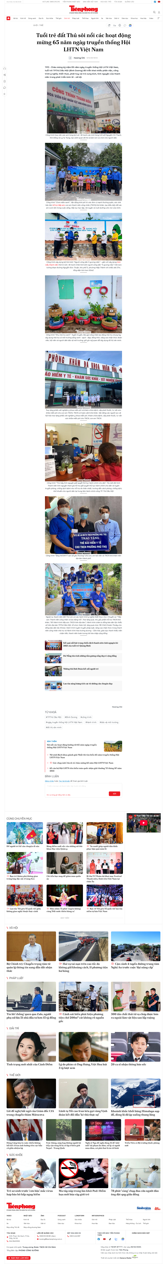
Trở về (4, 94)
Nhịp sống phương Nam (32, 1227)
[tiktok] (111, 1239)
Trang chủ (8, 18)
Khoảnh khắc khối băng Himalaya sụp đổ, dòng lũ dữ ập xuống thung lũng (135, 1112)
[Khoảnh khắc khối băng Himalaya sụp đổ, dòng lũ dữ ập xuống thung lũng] (135, 1093)
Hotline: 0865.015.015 (51, 2)
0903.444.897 (75, 1236)
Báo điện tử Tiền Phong (83, 9)
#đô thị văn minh (53, 727)
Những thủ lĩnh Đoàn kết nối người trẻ (81, 668)
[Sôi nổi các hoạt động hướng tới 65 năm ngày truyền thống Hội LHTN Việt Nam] (113, 746)
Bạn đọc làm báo (20, 1258)
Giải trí (116, 18)
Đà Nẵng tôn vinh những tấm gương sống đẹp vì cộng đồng (90, 656)
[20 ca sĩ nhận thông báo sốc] (135, 1047)
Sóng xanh (32, 18)
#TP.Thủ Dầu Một (53, 717)
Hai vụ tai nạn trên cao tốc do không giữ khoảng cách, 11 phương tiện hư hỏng (83, 967)
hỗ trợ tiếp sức (58, 205)
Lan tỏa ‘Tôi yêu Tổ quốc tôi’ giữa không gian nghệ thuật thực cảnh (24, 910)
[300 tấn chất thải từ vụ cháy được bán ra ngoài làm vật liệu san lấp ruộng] (135, 996)
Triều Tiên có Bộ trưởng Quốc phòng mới (142, 1144)
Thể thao (85, 18)
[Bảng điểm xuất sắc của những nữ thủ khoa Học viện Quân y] (65, 833)
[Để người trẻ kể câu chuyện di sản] (25, 833)
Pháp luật (75, 18)
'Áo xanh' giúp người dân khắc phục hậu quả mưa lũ (102, 847)
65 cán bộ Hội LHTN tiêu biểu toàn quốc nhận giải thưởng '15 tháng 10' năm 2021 (86, 769)
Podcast (62, 1216)
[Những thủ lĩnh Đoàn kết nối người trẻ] (53, 671)
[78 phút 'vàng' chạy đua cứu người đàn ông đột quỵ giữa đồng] (135, 1173)
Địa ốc (41, 18)
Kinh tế (23, 18)
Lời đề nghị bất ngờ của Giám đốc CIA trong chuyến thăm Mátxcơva (30, 1112)
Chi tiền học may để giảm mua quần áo (64, 877)
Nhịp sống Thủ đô (13, 1227)
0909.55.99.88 (45, 1236)
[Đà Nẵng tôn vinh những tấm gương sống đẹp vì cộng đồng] (53, 658)
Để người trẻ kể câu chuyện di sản (23, 846)
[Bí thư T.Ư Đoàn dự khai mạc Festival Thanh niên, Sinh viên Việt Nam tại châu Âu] (105, 863)
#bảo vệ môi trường (109, 722)
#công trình (86, 717)
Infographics (98, 1216)
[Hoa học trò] (157, 1209)
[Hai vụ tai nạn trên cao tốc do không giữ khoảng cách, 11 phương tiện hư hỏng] (83, 946)
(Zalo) (53, 1236)
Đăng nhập (49, 781)
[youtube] (159, 2)
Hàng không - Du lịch (133, 1223)
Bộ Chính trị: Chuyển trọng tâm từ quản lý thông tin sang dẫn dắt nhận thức (29, 967)
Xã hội (15, 18)
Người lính (95, 18)
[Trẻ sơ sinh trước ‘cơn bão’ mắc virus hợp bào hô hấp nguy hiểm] (31, 1173)
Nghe (4, 68)
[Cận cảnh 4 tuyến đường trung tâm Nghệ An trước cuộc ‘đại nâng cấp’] (135, 946)
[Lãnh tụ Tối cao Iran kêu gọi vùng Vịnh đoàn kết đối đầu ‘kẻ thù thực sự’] (83, 1093)
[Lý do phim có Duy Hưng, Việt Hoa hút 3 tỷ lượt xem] (83, 1047)
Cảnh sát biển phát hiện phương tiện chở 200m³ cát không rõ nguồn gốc (81, 1017)
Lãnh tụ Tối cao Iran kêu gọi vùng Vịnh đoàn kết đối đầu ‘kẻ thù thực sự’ (83, 1112)
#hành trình (91, 722)
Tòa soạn (118, 2)
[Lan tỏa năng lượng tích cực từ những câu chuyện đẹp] (53, 686)
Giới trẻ (67, 18)
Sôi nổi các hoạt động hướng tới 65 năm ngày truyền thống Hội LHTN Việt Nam (72, 746)
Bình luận (4, 87)
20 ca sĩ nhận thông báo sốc (128, 1064)
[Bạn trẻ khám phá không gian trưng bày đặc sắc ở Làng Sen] (25, 863)
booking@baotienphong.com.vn (50, 1239)
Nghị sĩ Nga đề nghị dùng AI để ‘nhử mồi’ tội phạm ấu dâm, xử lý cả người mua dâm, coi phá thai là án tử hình (102, 1145)
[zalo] (117, 1239)
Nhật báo (28, 1216)
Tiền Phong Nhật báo (71, 2)
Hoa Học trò (106, 2)
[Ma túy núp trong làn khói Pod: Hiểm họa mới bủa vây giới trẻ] (83, 1173)
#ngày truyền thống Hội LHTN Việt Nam (64, 722)
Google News (130, 25)
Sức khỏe (49, 18)
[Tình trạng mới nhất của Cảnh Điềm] (31, 1047)
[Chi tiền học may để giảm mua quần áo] (65, 863)
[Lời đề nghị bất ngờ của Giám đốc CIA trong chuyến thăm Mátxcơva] (31, 1093)
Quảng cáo (129, 2)
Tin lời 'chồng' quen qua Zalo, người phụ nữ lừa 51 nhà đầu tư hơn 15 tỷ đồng (31, 1015)
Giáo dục (125, 18)
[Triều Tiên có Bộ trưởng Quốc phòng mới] (143, 1130)
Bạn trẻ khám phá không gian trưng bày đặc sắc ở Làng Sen (22, 877)
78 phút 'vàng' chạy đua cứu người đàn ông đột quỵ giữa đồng (135, 1192)
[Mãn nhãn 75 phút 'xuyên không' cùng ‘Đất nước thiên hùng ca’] (65, 895)
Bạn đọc (112, 1223)
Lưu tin (4, 81)
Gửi (114, 794)
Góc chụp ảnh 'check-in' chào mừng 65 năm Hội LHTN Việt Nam (82, 763)
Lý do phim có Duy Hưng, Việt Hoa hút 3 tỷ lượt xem (83, 1066)
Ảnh (42, 1216)
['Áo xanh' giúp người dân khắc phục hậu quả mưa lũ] (105, 833)
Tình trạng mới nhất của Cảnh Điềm (29, 1064)
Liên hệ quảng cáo (45, 1233)
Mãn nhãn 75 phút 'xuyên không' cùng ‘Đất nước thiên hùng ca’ (64, 910)
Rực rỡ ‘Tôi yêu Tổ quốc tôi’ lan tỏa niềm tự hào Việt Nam (104, 910)
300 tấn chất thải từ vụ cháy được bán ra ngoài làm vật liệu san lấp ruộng (134, 1015)
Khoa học (134, 18)
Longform (79, 1216)
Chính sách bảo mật (141, 1233)
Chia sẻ (4, 75)
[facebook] (155, 2)
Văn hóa (109, 18)
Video (151, 18)
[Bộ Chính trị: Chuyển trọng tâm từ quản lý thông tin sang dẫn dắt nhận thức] (31, 946)
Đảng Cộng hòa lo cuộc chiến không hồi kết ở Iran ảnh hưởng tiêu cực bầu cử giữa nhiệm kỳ (24, 1145)
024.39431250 (14, 1241)
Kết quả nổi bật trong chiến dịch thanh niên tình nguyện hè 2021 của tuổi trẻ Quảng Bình (90, 644)
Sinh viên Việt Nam (90, 2)
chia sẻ (109, 25)
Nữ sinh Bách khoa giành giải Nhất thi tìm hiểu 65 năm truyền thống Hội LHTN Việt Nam (84, 756)
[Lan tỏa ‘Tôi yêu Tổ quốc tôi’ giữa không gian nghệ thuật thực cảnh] (25, 895)
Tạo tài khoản (64, 781)
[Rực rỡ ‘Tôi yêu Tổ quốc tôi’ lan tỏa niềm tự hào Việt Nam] (105, 895)
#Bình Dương (71, 717)
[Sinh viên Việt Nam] (144, 1209)
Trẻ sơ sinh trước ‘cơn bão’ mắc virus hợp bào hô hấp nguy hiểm (30, 1192)
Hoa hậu (143, 18)
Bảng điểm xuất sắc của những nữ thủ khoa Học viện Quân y (64, 847)
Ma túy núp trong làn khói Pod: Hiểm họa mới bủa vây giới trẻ (82, 1192)
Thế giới (58, 18)
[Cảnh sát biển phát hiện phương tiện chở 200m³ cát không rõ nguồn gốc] (83, 996)
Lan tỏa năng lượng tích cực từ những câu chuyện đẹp (87, 683)
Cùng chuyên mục (19, 818)
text (114, 25)
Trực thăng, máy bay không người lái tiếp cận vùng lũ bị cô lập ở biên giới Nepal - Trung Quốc (63, 1145)
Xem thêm (158, 18)
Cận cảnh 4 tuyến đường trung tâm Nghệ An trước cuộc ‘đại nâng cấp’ (135, 965)
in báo (119, 25)
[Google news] (124, 1239)
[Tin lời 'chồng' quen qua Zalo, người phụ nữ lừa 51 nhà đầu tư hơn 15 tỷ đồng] (31, 996)
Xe (102, 18)
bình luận (125, 25)
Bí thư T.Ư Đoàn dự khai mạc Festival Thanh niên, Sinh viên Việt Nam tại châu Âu (104, 879)
